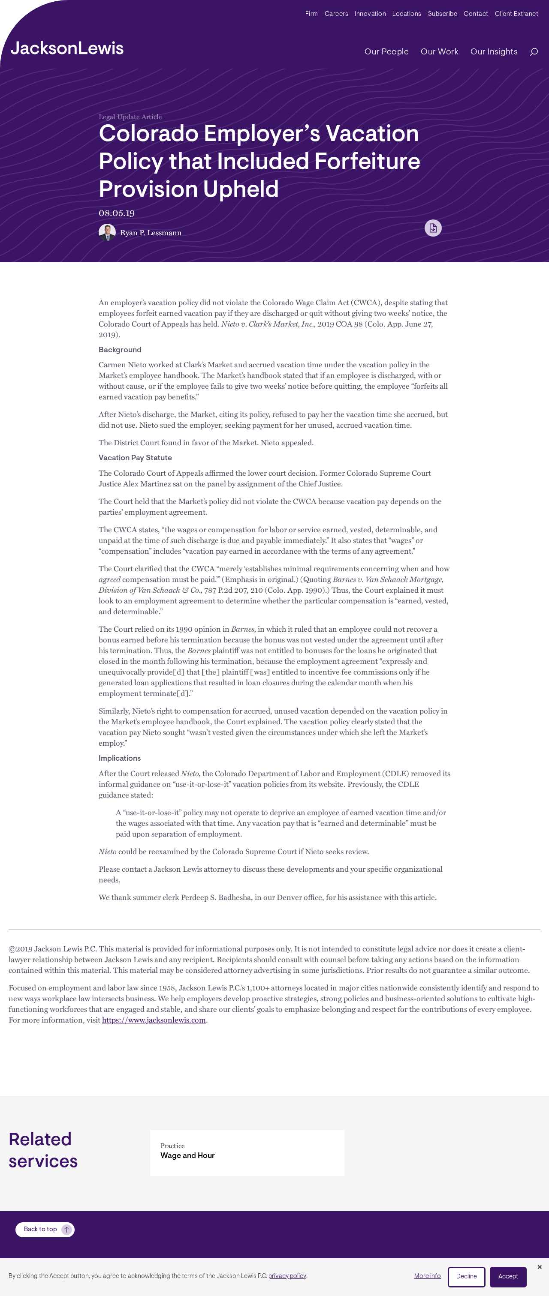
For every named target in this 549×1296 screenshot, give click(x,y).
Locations (407, 14)
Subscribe (443, 14)
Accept (508, 1277)
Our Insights (494, 52)
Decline (466, 1277)
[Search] (529, 52)
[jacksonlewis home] (67, 45)
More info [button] (427, 1276)
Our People (387, 52)
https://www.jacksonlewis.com (154, 1019)
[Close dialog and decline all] (539, 1267)
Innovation (370, 14)
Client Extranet (517, 14)
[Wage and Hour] (247, 1153)
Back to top (40, 1230)
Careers (337, 14)
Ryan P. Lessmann (151, 232)
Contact (476, 14)
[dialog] (274, 1277)
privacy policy (287, 1276)
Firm (311, 14)
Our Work (440, 52)
